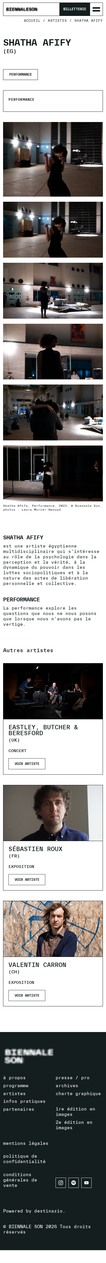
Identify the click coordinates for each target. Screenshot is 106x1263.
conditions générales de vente (20, 1180)
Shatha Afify (88, 20)
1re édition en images (75, 1111)
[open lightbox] (53, 230)
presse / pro (73, 1077)
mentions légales (25, 1143)
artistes (57, 20)
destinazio (48, 1210)
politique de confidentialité (24, 1159)
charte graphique (78, 1093)
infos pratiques (24, 1101)
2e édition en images (74, 1125)
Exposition (21, 866)
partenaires (18, 1109)
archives (67, 1085)
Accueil (32, 20)
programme (16, 1085)
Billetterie (74, 9)
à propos (14, 1077)
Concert (17, 751)
